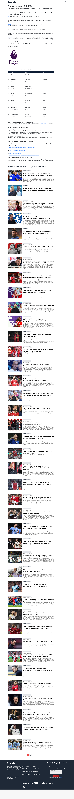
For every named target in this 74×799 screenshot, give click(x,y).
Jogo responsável (36, 774)
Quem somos (24, 768)
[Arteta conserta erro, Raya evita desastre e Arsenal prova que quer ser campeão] (15, 571)
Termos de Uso (36, 768)
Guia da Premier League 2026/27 (39, 166)
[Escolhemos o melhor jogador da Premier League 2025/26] (15, 410)
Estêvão (30, 138)
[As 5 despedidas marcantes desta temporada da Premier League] (15, 366)
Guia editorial (24, 769)
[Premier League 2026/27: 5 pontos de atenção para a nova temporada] (15, 307)
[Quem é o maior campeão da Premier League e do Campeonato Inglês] (15, 453)
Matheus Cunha (35, 138)
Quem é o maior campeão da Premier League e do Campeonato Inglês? (22, 147)
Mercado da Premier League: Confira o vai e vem (18, 166)
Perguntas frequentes (26, 774)
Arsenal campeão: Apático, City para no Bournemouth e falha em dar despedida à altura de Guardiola (38, 467)
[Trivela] (12, 2)
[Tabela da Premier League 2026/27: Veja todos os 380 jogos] (15, 321)
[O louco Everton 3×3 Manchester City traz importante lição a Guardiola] (15, 614)
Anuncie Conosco (36, 772)
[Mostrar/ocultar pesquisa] (65, 2)
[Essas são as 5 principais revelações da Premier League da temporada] (15, 336)
